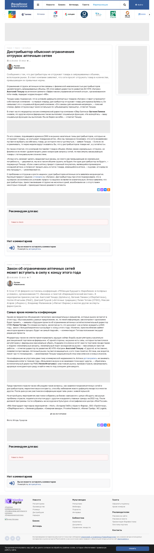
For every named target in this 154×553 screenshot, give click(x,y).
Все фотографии (59, 414)
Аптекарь (74, 5)
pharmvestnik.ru (123, 539)
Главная (9, 48)
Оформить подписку (120, 504)
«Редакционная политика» (14, 515)
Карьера (36, 515)
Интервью (76, 512)
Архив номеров (118, 507)
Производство (39, 507)
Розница (36, 509)
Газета (85, 5)
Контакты (117, 530)
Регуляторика (26, 264)
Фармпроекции (100, 5)
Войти (140, 5)
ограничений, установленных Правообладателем (98, 537)
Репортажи (77, 504)
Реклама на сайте (119, 516)
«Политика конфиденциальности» (13, 508)
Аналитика (76, 522)
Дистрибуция (26, 48)
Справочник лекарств (81, 527)
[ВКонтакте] (105, 189)
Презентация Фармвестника (124, 522)
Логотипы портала (120, 525)
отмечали (37, 177)
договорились (90, 358)
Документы (77, 525)
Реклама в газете (119, 519)
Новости (50, 5)
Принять (132, 549)
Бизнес (61, 5)
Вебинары (76, 507)
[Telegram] (98, 189)
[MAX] (101, 189)
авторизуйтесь (35, 249)
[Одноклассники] (108, 189)
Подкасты (76, 509)
